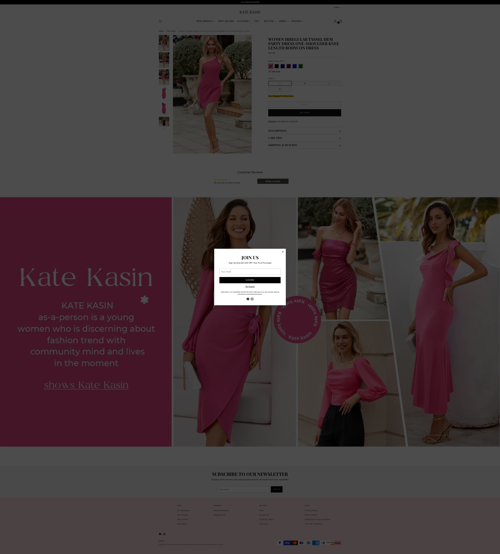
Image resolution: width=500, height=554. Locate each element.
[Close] (283, 252)
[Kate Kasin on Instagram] (252, 299)
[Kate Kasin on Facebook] (247, 299)
